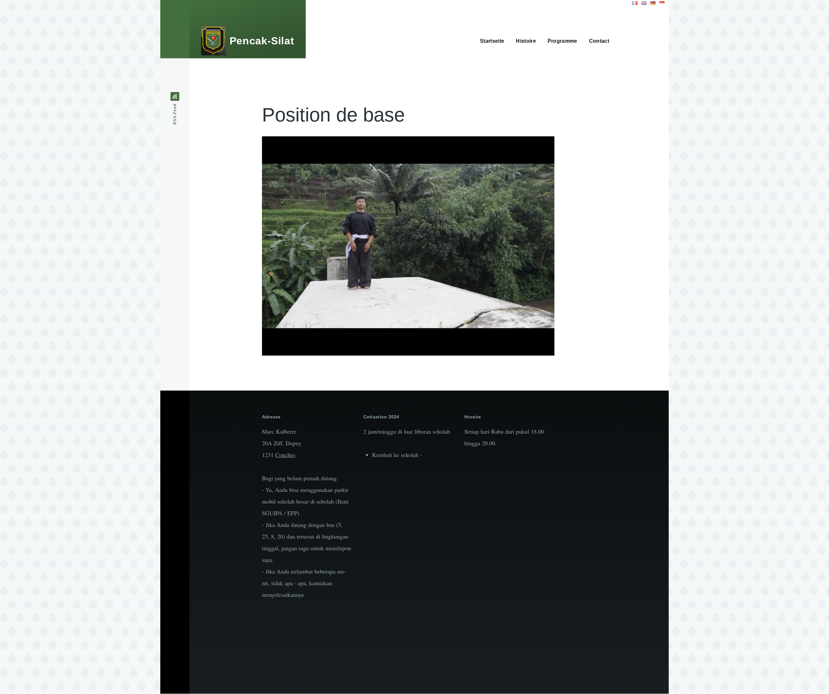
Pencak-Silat (262, 41)
